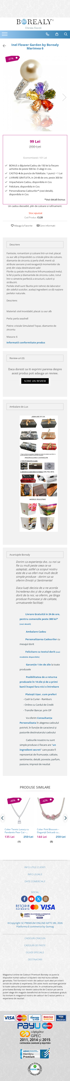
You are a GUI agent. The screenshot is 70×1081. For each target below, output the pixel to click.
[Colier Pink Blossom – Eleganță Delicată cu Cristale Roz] (51, 812)
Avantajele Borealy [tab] (20, 554)
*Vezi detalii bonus (54, 199)
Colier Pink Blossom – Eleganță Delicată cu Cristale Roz (48, 831)
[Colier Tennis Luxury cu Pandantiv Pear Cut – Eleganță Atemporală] (19, 812)
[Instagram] (45, 899)
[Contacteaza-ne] (47, 34)
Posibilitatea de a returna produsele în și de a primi (39, 681)
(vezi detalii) (25, 624)
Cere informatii (47, 225)
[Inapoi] (3, 45)
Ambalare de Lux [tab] (19, 406)
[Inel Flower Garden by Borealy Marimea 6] (35, 93)
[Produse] (5, 35)
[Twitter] (38, 899)
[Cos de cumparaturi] (57, 34)
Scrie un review (35, 381)
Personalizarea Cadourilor (41, 639)
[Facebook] (24, 899)
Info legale (35, 874)
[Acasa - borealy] (35, 23)
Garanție (38, 664)
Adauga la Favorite (23, 225)
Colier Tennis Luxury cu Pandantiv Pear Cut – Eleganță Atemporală (17, 831)
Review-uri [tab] (17, 358)
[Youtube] (31, 899)
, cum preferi (41, 694)
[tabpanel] (35, 93)
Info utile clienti (34, 867)
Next (64, 97)
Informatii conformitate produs (26, 342)
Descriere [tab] (15, 244)
